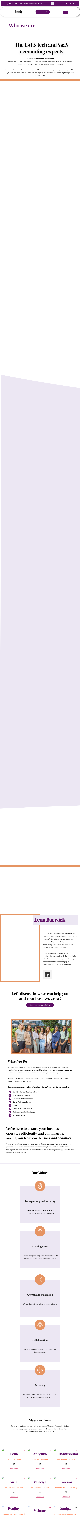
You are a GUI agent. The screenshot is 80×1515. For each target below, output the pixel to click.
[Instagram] (73, 3)
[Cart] (52, 3)
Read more (14, 1468)
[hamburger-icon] (65, 12)
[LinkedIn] (66, 3)
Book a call (43, 12)
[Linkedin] (47, 974)
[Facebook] (70, 3)
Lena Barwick (49, 919)
